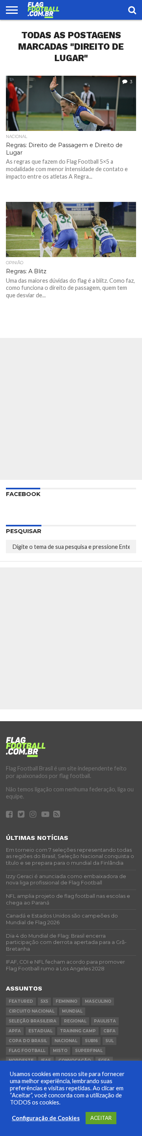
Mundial (72, 1011)
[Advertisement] (71, 409)
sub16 (91, 1040)
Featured (21, 1001)
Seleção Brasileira (32, 1021)
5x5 (44, 1001)
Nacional (65, 1040)
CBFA (109, 1030)
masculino (98, 1001)
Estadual (40, 1030)
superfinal (89, 1050)
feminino (66, 1001)
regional (75, 1021)
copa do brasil (28, 1040)
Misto (60, 1050)
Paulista (105, 1021)
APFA (15, 1030)
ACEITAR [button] (101, 1118)
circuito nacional (31, 1011)
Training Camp (78, 1030)
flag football (27, 1050)
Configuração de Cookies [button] (46, 1118)
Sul (109, 1040)
